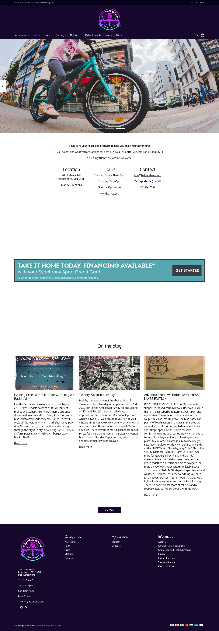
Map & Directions (71, 184)
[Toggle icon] (197, 35)
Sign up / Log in (197, 2)
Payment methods (167, 558)
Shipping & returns (167, 562)
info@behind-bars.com (147, 175)
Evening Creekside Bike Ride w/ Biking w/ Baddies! (44, 396)
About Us (162, 541)
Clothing (69, 553)
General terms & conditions (171, 545)
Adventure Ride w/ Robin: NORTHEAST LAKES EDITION (172, 396)
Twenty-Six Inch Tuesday (97, 395)
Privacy (161, 553)
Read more (20, 443)
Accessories (70, 541)
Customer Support (167, 566)
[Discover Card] (201, 625)
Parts (67, 545)
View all (109, 510)
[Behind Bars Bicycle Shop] (110, 19)
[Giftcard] (177, 625)
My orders (116, 545)
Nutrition (69, 558)
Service (108, 35)
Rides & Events (93, 35)
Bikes (67, 549)
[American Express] (196, 625)
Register (116, 541)
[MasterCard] (186, 625)
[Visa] (191, 625)
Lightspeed (65, 625)
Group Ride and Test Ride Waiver (174, 549)
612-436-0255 (147, 187)
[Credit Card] (182, 625)
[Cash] (172, 625)
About (119, 35)
